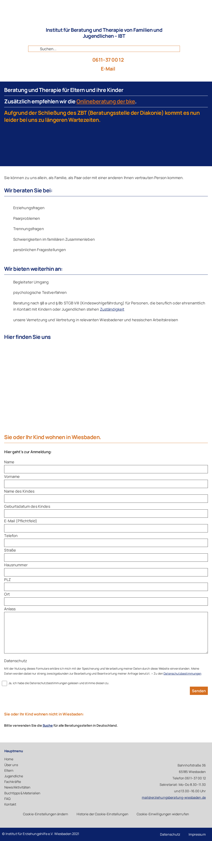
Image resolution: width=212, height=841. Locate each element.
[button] (45, 814)
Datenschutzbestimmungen (182, 673)
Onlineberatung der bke (105, 101)
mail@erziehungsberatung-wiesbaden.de (174, 797)
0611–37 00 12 (108, 59)
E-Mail (108, 68)
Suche (48, 725)
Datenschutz (15, 660)
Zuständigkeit (112, 309)
